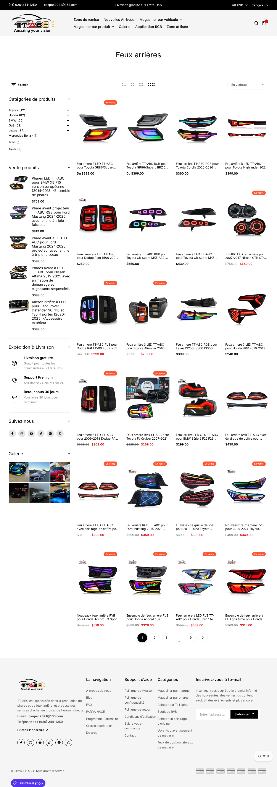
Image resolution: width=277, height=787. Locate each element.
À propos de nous (98, 690)
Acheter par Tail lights (173, 704)
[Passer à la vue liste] (124, 84)
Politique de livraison (138, 690)
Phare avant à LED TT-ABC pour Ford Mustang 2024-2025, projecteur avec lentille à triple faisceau (50, 246)
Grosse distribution (99, 725)
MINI (15, 142)
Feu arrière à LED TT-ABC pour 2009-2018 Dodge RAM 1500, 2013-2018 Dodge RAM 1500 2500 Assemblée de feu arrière (98, 436)
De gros (91, 732)
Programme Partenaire (102, 719)
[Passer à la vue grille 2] (132, 84)
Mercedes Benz (23, 135)
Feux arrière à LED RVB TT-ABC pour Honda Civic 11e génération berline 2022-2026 (197, 617)
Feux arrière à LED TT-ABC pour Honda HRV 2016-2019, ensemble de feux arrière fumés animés (245, 346)
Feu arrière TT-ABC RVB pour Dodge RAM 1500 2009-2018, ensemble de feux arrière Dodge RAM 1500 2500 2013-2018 (98, 346)
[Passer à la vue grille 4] (151, 84)
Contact (130, 735)
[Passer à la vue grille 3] (141, 84)
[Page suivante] (203, 637)
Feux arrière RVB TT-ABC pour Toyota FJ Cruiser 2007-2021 (147, 436)
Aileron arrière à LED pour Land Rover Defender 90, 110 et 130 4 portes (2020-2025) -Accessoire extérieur (49, 312)
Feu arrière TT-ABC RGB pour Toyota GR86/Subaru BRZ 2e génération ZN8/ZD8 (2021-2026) (146, 165)
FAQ (89, 704)
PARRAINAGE (95, 711)
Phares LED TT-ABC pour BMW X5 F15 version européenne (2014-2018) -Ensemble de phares (51, 186)
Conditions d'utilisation (140, 716)
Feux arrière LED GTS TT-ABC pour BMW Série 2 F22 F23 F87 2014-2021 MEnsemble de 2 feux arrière (197, 436)
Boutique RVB (167, 711)
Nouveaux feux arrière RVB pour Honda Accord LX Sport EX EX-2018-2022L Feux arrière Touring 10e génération (98, 617)
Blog (89, 697)
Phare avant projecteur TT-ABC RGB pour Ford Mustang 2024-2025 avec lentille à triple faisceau (51, 216)
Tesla (15, 149)
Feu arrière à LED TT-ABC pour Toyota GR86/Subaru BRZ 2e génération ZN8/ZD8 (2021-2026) (97, 165)
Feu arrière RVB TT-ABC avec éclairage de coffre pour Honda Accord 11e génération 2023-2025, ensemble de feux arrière (246, 436)
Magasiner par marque (174, 690)
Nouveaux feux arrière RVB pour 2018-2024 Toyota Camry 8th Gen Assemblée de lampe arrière (246, 527)
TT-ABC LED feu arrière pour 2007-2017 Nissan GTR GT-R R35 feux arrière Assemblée (245, 256)
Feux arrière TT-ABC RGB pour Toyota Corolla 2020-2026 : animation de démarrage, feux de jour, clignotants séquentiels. (197, 165)
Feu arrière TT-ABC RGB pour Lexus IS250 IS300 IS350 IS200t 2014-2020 (196, 346)
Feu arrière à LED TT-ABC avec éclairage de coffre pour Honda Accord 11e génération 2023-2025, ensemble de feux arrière (98, 527)
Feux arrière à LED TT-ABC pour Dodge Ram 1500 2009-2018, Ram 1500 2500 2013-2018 (98, 256)
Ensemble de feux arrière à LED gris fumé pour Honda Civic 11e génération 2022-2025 (244, 617)
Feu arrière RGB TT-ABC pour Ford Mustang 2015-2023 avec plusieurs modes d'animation (146, 527)
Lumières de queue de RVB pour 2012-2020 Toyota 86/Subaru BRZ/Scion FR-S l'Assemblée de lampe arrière (196, 527)
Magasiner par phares (173, 697)
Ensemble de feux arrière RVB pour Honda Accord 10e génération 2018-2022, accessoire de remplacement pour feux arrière (147, 617)
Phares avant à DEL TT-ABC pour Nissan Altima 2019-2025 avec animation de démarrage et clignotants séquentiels (51, 278)
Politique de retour (137, 709)
